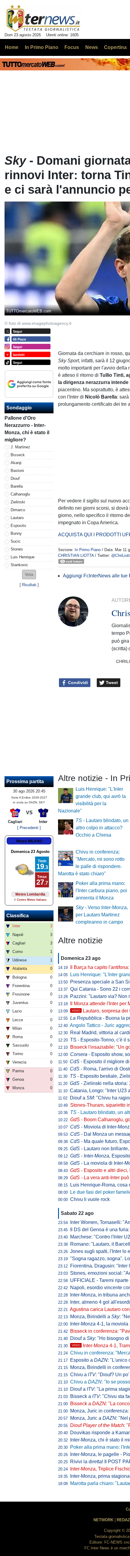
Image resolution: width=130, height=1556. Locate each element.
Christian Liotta (76, 555)
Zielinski (18, 502)
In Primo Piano (88, 549)
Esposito (18, 525)
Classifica (17, 915)
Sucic (16, 541)
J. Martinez (20, 447)
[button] (29, 574)
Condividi (77, 682)
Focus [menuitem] (71, 47)
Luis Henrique (22, 557)
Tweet (111, 682)
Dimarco (18, 510)
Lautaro (17, 517)
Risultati (29, 585)
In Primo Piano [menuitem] (41, 47)
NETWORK (103, 1520)
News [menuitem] (91, 47)
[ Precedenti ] (29, 827)
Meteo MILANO (29, 841)
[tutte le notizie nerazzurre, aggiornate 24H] (43, 18)
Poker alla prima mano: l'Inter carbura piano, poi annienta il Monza (101, 890)
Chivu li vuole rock (90, 1199)
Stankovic (19, 565)
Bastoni (17, 470)
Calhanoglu (20, 494)
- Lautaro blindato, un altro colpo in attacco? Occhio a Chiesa (102, 828)
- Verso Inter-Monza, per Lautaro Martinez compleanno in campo (102, 915)
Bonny (16, 533)
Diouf (15, 478)
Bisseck (18, 455)
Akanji (16, 462)
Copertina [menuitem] (115, 47)
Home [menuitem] (11, 47)
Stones (17, 549)
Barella (17, 486)
